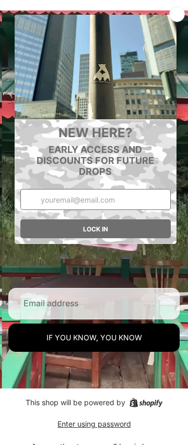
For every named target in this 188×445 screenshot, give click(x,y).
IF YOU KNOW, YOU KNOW (94, 337)
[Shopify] (146, 402)
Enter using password (94, 423)
